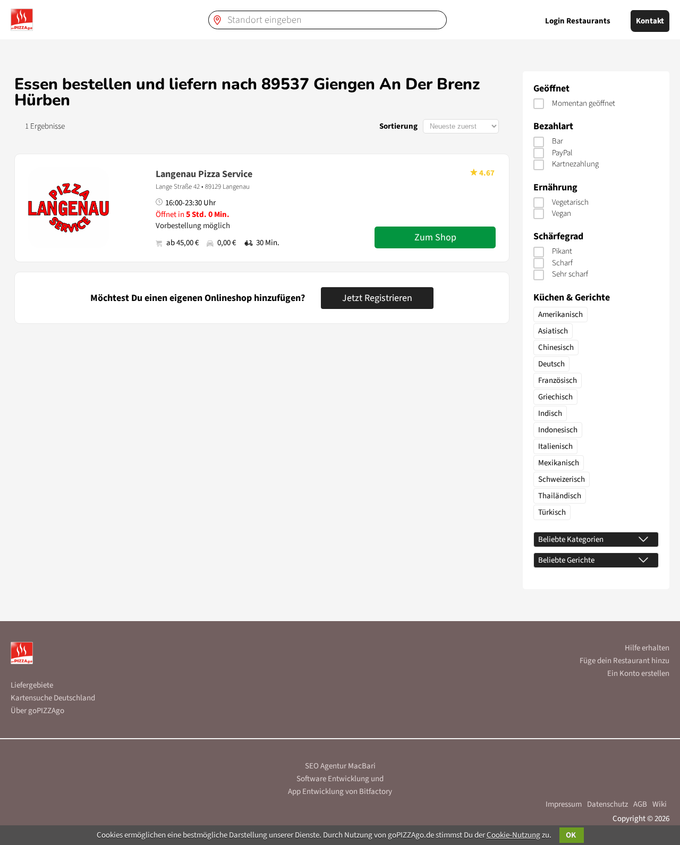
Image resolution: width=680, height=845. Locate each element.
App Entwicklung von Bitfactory (340, 791)
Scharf (562, 263)
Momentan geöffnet (583, 103)
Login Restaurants (577, 21)
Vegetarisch (570, 202)
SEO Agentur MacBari (340, 766)
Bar (557, 141)
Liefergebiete (32, 685)
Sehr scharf (570, 274)
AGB (640, 804)
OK (572, 835)
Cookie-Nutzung (513, 835)
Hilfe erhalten (647, 648)
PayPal (562, 152)
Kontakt (650, 21)
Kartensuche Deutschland (53, 698)
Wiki (659, 804)
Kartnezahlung (575, 164)
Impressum (564, 804)
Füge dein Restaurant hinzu (624, 660)
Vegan (561, 213)
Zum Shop (435, 237)
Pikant (562, 251)
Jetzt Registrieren (377, 298)
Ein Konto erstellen (638, 673)
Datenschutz (607, 804)
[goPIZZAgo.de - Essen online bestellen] (22, 19)
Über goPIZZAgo (37, 710)
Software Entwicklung (332, 778)
